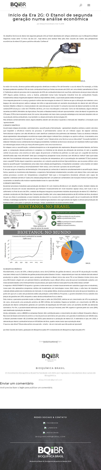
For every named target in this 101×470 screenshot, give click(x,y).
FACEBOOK (52, 423)
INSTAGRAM (52, 433)
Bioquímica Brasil (47, 24)
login (22, 387)
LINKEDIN (52, 428)
